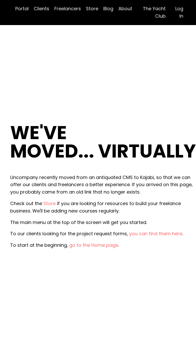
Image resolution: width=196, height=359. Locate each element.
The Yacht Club (154, 12)
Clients (41, 8)
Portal (22, 8)
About (125, 8)
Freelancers (67, 8)
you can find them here (155, 233)
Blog (108, 8)
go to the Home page (93, 245)
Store (92, 8)
